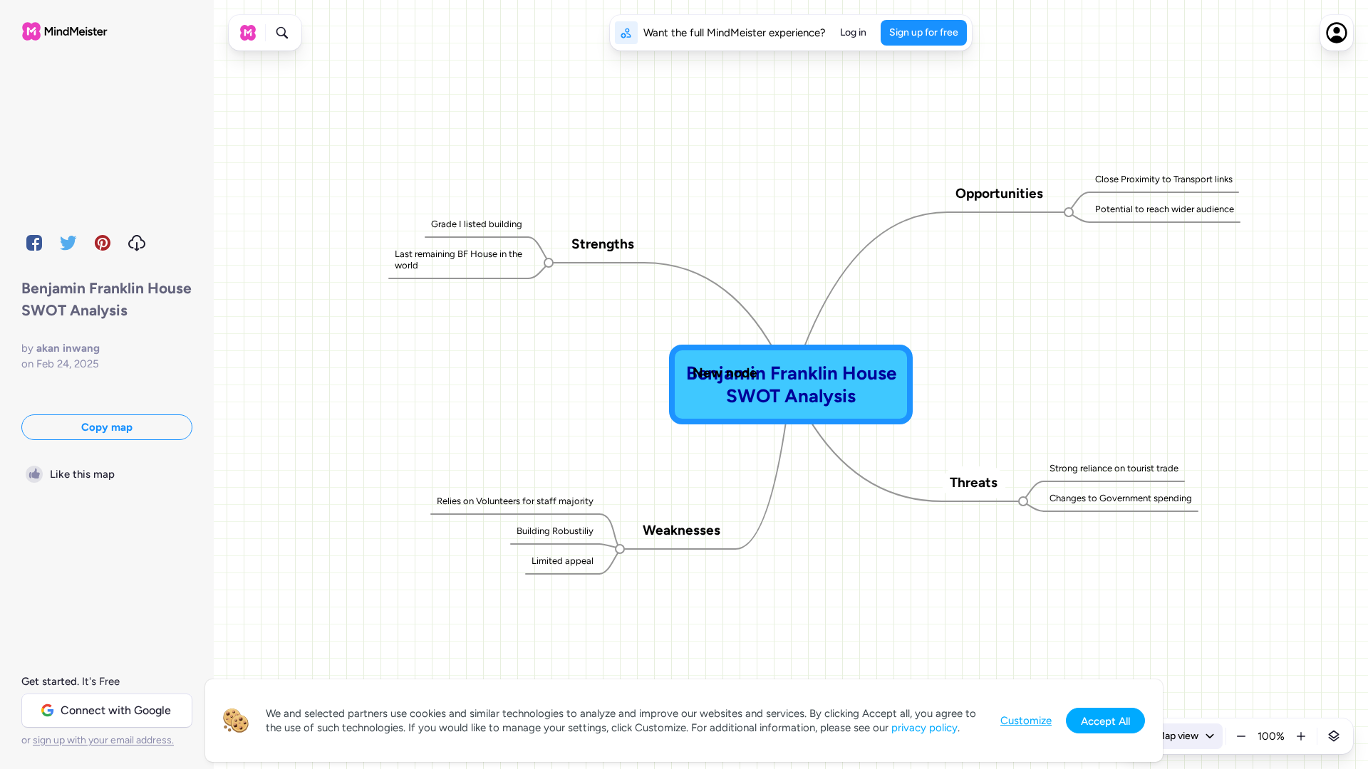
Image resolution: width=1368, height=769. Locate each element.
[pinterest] (102, 243)
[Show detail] (1334, 736)
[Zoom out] (1241, 736)
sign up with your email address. (103, 740)
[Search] (282, 33)
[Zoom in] (1301, 736)
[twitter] (68, 243)
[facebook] (34, 243)
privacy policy (924, 727)
